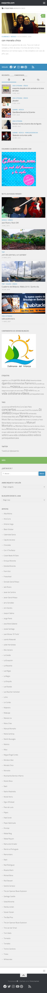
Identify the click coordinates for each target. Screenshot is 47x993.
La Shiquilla (8, 681)
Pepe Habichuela (10, 823)
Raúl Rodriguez (9, 865)
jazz (43, 384)
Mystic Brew (8, 781)
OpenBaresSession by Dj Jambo (23, 112)
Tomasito (33, 432)
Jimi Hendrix (8, 608)
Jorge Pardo (8, 619)
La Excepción (8, 660)
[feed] (33, 67)
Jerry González (9, 603)
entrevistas (18, 383)
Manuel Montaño (10, 729)
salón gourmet (38, 387)
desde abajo (26, 380)
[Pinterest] (25, 67)
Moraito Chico (8, 765)
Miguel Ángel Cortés (11, 755)
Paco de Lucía (19, 429)
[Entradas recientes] (9, 79)
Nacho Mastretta (10, 792)
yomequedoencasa (31, 132)
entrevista (32, 413)
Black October (8, 529)
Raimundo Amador (10, 844)
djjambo (15, 109)
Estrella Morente (10, 566)
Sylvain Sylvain (9, 912)
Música (9, 428)
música (13, 37)
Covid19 (27, 410)
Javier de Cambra (10, 592)
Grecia (16, 420)
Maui (5, 750)
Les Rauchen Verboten (12, 692)
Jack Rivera (7, 587)
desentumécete (36, 380)
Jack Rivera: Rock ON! (10, 223)
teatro (22, 390)
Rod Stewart (8, 881)
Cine (9, 380)
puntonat (33, 429)
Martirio (6, 744)
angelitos (5, 380)
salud (25, 432)
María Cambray (9, 734)
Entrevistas (6, 416)
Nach (5, 786)
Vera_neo (37, 390)
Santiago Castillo (9, 896)
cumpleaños (34, 410)
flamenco (5, 37)
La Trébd (40, 420)
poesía (26, 387)
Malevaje (7, 713)
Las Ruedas (8, 687)
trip (3, 252)
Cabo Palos (28, 407)
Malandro (7, 708)
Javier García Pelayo (10, 598)
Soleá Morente (9, 902)
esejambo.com (7, 2)
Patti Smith (8, 818)
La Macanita (8, 666)
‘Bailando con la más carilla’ (22, 135)
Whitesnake (8, 959)
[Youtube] (22, 67)
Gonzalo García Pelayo (11, 582)
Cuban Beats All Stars (11, 556)
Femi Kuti (7, 571)
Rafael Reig (8, 833)
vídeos (25, 86)
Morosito (7, 771)
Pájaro (6, 813)
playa (26, 429)
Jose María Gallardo (10, 624)
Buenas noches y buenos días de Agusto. (27, 124)
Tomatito (7, 944)
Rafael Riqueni (9, 839)
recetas (30, 387)
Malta (9, 423)
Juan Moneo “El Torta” (11, 634)
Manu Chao (8, 723)
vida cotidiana (17, 86)
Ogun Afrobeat (9, 802)
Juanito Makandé (10, 639)
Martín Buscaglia (9, 739)
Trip (39, 432)
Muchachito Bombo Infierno (36, 426)
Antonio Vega (8, 524)
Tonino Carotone (10, 949)
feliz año (15, 416)
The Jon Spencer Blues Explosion (15, 891)
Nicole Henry (8, 797)
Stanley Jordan (9, 907)
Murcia (4, 429)
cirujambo (15, 380)
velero (8, 284)
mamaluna (15, 423)
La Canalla (34, 420)
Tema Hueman (34, 981)
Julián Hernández (10, 645)
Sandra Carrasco (9, 886)
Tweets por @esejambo (10, 451)
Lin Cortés (7, 702)
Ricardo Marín (8, 870)
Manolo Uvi (22, 423)
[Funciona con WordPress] (17, 981)
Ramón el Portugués (11, 849)
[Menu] (44, 3)
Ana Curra (20, 407)
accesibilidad (6, 407)
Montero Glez (21, 426)
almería (13, 406)
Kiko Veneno (27, 420)
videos (37, 435)
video (30, 435)
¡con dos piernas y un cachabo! (14, 255)
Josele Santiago (9, 629)
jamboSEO (39, 384)
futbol (12, 420)
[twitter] (14, 67)
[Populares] (23, 79)
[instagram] (18, 67)
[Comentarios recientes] (38, 79)
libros (4, 387)
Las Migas (7, 671)
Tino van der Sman (10, 928)
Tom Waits (7, 933)
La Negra (7, 676)
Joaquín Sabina (9, 613)
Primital (6, 828)
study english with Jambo (13, 390)
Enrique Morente (19, 413)
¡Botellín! (15, 101)
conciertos (9, 410)
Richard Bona (8, 875)
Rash (5, 860)
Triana (6, 954)
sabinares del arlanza (15, 432)
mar (14, 426)
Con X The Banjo (9, 550)
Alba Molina (8, 514)
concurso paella (20, 410)
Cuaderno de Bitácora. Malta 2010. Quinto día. (20, 287)
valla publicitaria (8, 319)
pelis (21, 387)
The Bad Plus (8, 917)
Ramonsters (8, 854)
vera (11, 435)
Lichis (6, 697)
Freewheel (7, 577)
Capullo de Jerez (9, 540)
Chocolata (7, 545)
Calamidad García (10, 535)
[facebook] (11, 67)
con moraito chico (11, 40)
